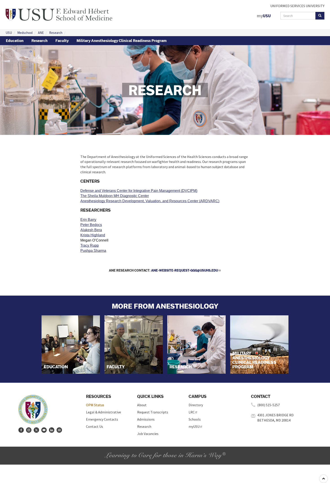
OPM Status (95, 405)
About (142, 405)
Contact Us (94, 426)
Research (55, 33)
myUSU (194, 426)
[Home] (59, 14)
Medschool (25, 33)
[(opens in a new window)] (21, 430)
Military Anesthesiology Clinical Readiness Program (122, 41)
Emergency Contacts (102, 419)
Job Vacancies (147, 433)
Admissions (146, 419)
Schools (195, 419)
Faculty (62, 41)
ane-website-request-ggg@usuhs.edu (184, 270)
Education (15, 41)
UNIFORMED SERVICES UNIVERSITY (297, 6)
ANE (41, 33)
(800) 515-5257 (268, 405)
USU (9, 33)
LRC (192, 412)
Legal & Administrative (103, 412)
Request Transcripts (152, 412)
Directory (196, 405)
